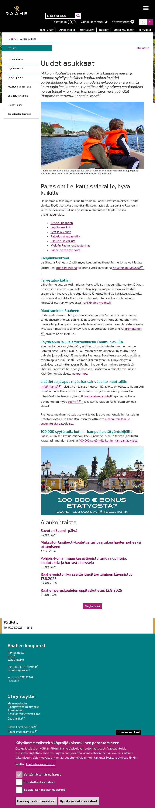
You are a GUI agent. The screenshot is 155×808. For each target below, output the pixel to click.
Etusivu (12, 39)
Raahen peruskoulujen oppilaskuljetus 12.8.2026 (81, 590)
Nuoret (104, 29)
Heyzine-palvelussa (126, 267)
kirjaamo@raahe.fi (19, 670)
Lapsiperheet (66, 29)
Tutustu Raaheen (16, 59)
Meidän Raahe (15, 104)
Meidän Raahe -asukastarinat (70, 245)
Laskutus (13, 681)
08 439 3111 (21, 666)
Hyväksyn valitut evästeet (36, 801)
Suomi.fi (73, 401)
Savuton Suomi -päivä (59, 530)
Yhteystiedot (120, 21)
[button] (146, 8)
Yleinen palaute (17, 703)
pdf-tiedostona (66, 267)
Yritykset (145, 29)
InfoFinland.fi (50, 386)
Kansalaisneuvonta (97, 396)
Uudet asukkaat (123, 29)
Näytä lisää (92, 606)
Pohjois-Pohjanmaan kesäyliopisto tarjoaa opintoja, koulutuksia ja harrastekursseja (84, 560)
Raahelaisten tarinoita (19, 113)
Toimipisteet (16, 710)
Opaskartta (15, 718)
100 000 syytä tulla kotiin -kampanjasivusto (108, 440)
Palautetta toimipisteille (23, 706)
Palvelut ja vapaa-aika (19, 86)
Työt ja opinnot (15, 77)
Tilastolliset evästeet (39, 782)
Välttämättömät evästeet (42, 774)
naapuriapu (79, 373)
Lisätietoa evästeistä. (40, 764)
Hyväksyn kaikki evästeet (78, 801)
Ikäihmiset (47, 29)
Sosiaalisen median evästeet (44, 789)
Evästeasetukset (129, 732)
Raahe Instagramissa (21, 731)
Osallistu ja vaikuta (18, 95)
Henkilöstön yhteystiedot (24, 713)
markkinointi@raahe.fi (96, 302)
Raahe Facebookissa (21, 727)
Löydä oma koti (15, 68)
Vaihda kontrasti (92, 21)
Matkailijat (87, 29)
